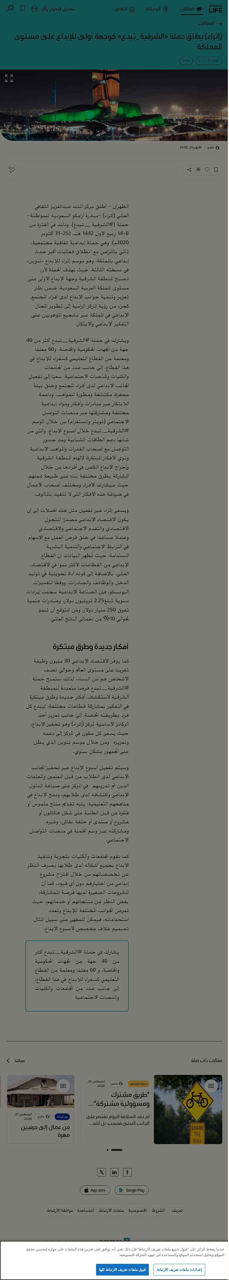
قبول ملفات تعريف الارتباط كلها (122, 1269)
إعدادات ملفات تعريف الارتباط (179, 1269)
